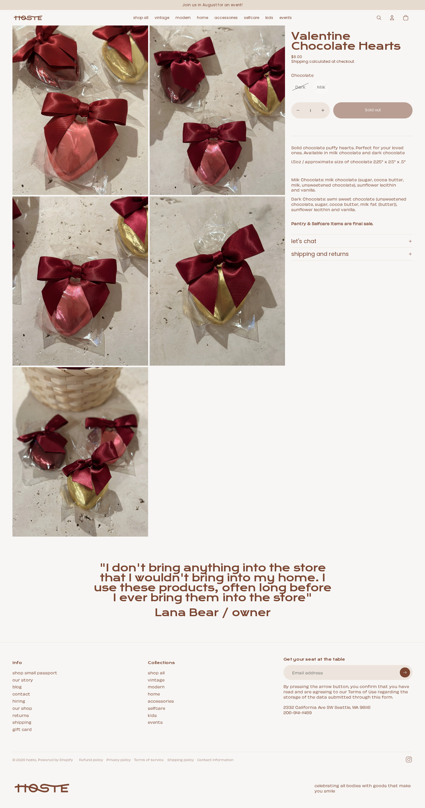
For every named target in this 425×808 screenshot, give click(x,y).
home (154, 693)
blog (17, 686)
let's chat (303, 241)
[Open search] (379, 18)
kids (152, 715)
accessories (161, 701)
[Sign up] (405, 672)
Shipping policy (180, 759)
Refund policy (91, 759)
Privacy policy (118, 759)
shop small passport (34, 672)
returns (20, 715)
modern (156, 686)
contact (21, 693)
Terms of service (149, 759)
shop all (156, 672)
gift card (22, 729)
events (155, 722)
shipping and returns (320, 254)
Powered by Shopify (55, 759)
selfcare (156, 708)
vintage (156, 679)
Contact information (215, 759)
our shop (22, 708)
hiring (18, 701)
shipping (21, 722)
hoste (31, 759)
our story (22, 679)
